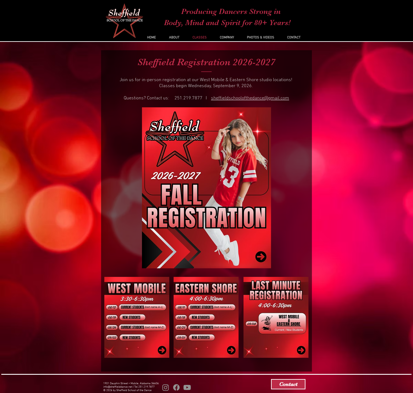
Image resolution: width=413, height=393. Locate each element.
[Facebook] (176, 387)
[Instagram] (165, 387)
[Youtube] (187, 387)
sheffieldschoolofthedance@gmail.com (250, 98)
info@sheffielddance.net (117, 387)
